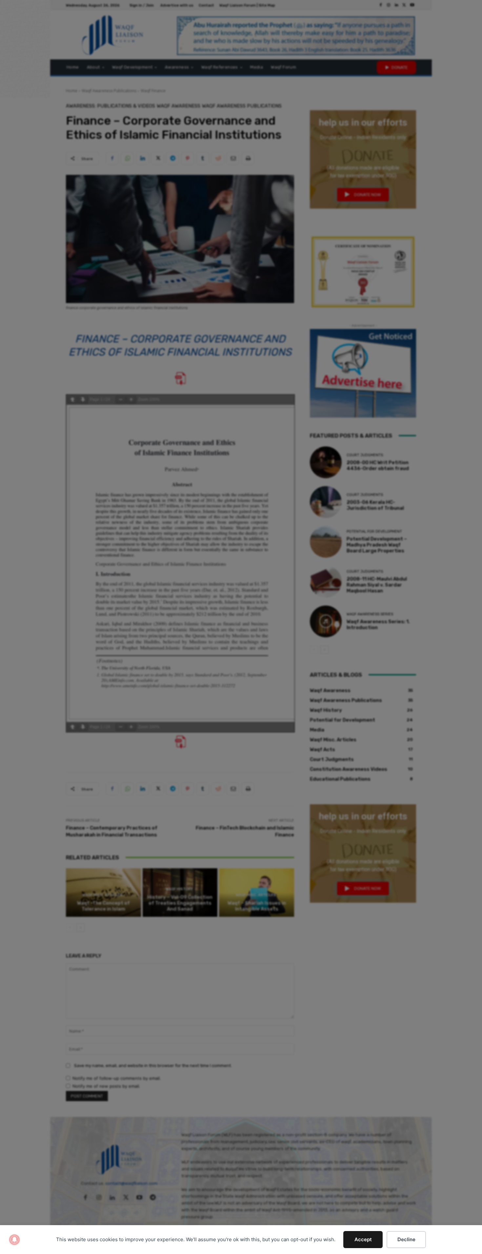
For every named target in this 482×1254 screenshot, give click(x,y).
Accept (363, 1239)
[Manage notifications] (14, 1239)
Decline (406, 1239)
